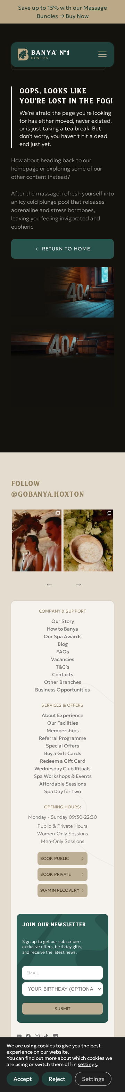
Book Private (55, 874)
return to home (66, 249)
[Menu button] (102, 54)
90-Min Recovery (59, 890)
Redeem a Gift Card (62, 761)
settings (87, 1064)
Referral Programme (62, 738)
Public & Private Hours (63, 826)
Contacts (62, 674)
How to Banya (62, 629)
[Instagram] (37, 540)
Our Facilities (62, 723)
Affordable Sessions (62, 784)
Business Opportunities (62, 690)
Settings (93, 1078)
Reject (57, 1078)
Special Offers (62, 746)
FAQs (62, 652)
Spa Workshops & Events (63, 776)
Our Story (62, 621)
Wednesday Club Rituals (62, 768)
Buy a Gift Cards (62, 753)
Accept (23, 1078)
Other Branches (62, 682)
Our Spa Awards (63, 636)
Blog (63, 644)
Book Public (54, 858)
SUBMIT (63, 1008)
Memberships (63, 730)
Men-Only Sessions (62, 841)
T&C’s (62, 667)
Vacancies (62, 659)
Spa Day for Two (62, 791)
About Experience (62, 715)
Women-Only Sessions (62, 834)
